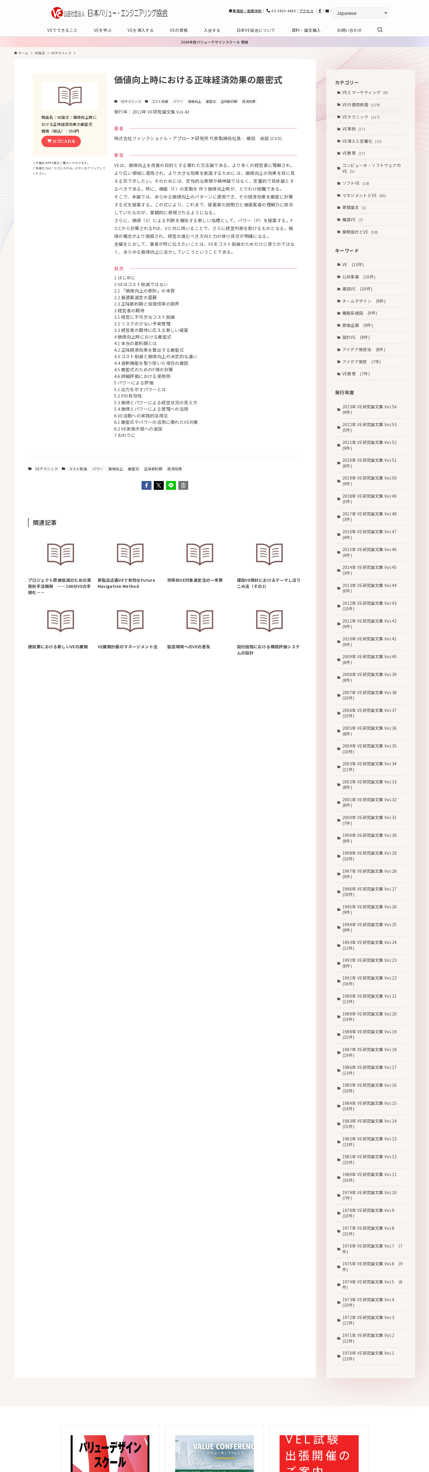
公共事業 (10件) (359, 276)
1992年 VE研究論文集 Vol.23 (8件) (371, 963)
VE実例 (353, 129)
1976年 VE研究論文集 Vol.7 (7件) (372, 1249)
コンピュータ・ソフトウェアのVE (371, 168)
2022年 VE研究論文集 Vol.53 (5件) (371, 427)
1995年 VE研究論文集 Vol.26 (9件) (371, 909)
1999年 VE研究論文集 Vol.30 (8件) (371, 838)
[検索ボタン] (380, 30)
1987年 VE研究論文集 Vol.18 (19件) (371, 1052)
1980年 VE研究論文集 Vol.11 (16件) (371, 1177)
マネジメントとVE (364, 195)
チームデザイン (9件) (364, 301)
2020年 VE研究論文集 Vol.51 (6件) (371, 463)
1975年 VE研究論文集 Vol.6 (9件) (372, 1266)
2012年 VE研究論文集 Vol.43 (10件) (371, 606)
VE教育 (353, 153)
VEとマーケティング (365, 92)
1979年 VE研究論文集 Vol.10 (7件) (371, 1195)
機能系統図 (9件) (359, 313)
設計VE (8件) (356, 337)
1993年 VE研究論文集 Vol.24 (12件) (371, 945)
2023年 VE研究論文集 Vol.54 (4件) (371, 409)
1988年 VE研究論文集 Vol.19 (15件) (371, 1034)
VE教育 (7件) (356, 374)
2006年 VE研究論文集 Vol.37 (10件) (371, 713)
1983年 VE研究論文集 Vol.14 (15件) (371, 1124)
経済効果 (249, 101)
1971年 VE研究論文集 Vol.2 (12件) (370, 1338)
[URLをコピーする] (183, 485)
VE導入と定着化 (362, 141)
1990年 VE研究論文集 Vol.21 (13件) (371, 999)
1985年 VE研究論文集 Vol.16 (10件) (371, 1088)
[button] (146, 485)
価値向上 (194, 101)
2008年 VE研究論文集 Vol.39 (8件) (371, 677)
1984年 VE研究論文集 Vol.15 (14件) (371, 1106)
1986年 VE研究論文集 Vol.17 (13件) (371, 1070)
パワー (178, 101)
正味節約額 (229, 101)
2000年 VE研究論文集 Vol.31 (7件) (371, 820)
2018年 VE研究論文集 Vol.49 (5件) (371, 498)
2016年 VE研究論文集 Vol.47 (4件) (371, 534)
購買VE (352, 219)
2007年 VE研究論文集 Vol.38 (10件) (371, 695)
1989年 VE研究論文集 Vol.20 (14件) (371, 1016)
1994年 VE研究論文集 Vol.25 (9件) (371, 927)
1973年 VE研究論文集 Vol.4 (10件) (370, 1302)
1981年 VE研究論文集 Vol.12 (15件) (371, 1159)
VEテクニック (131, 101)
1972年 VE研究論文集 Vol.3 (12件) (370, 1320)
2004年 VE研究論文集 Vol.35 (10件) (371, 749)
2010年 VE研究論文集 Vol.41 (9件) (371, 641)
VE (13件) (353, 264)
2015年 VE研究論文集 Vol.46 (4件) (371, 552)
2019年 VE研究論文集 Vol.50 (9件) (371, 481)
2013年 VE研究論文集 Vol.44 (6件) (371, 588)
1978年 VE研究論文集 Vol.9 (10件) (370, 1213)
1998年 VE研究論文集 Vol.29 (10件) (371, 856)
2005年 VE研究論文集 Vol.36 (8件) (371, 731)
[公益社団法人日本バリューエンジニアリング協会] (109, 13)
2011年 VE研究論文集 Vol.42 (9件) (371, 624)
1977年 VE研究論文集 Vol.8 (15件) (370, 1231)
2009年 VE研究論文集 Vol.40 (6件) (371, 659)
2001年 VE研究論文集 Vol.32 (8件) (371, 802)
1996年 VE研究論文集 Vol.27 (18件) (371, 891)
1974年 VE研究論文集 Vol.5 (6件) (372, 1284)
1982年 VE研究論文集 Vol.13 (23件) (371, 1141)
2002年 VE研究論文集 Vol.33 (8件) (371, 784)
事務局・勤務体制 (247, 10)
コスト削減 (160, 101)
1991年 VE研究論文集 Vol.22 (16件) (371, 981)
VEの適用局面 (361, 104)
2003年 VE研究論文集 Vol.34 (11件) (371, 766)
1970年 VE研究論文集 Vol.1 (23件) (370, 1356)
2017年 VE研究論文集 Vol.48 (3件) (371, 516)
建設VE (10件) (357, 289)
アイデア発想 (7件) (361, 361)
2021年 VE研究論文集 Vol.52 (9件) (371, 445)
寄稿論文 (354, 207)
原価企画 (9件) (357, 325)
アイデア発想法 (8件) (364, 349)
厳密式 (211, 101)
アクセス (306, 10)
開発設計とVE (360, 231)
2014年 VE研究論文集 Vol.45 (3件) (371, 570)
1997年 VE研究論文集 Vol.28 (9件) (371, 873)
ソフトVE (355, 183)
